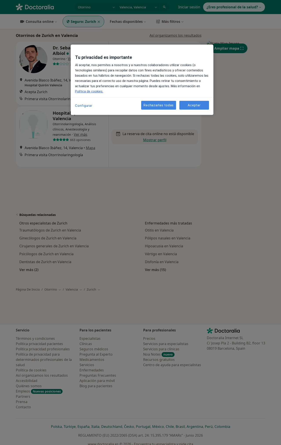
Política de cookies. (89, 91)
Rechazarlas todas (159, 105)
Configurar (83, 106)
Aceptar (194, 105)
